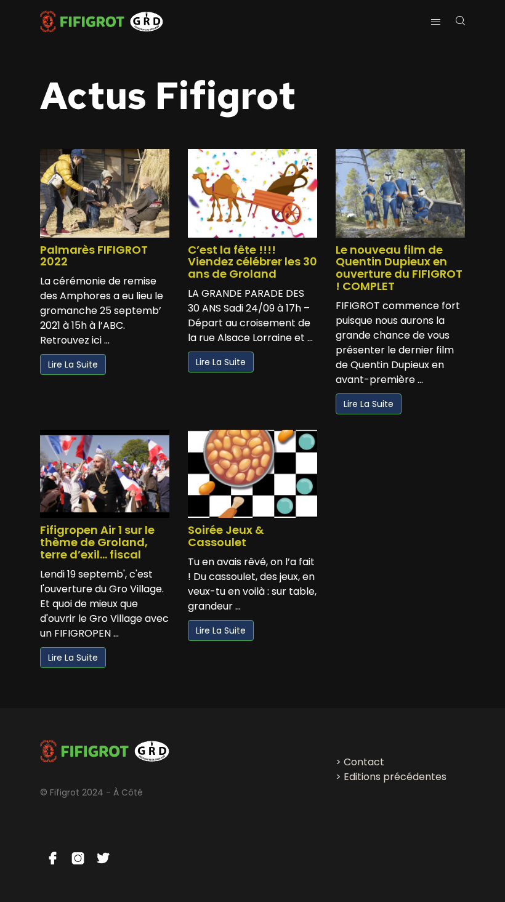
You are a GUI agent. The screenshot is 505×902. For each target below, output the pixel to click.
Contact (364, 762)
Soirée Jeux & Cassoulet (226, 536)
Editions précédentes (395, 777)
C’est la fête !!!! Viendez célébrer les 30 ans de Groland (252, 262)
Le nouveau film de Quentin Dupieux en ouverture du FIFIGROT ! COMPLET (399, 268)
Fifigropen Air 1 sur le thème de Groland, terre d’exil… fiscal (97, 542)
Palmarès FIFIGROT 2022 (94, 256)
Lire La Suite (73, 364)
